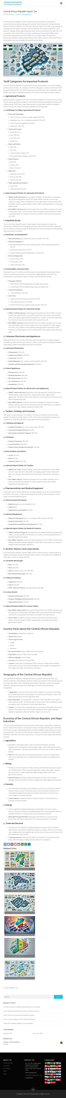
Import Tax (14, 988)
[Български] (48, 1063)
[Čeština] (57, 1063)
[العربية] (46, 1063)
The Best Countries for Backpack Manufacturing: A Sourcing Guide (21, 1007)
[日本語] (51, 1071)
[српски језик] (48, 1080)
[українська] (48, 1082)
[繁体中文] (54, 1082)
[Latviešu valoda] (48, 1074)
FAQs (4, 1071)
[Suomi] (46, 1069)
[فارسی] (59, 1066)
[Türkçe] (46, 1082)
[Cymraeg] (59, 1063)
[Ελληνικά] (51, 1066)
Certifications (7, 1068)
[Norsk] (54, 1074)
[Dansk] (46, 1066)
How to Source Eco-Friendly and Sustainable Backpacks (18, 1015)
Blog (4, 1074)
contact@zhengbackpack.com (33, 1075)
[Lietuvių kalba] (46, 1074)
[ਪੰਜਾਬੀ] (59, 1074)
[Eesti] (57, 1066)
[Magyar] (59, 1069)
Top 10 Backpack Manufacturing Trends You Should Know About (21, 1011)
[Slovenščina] (46, 1080)
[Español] (54, 1066)
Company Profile (8, 1063)
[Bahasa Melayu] (51, 1074)
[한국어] (59, 1071)
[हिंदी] (54, 1069)
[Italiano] (48, 1071)
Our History (6, 1066)
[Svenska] (51, 1080)
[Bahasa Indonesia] (46, 1071)
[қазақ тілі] (57, 1071)
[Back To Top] (33, 1090)
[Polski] (46, 1077)
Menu (61, 3)
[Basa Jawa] (54, 1071)
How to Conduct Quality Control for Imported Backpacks (19, 1019)
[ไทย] (57, 1080)
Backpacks (6, 1033)
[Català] (54, 1063)
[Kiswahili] (54, 1080)
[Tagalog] (59, 1080)
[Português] (51, 1077)
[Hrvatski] (57, 1069)
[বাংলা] (51, 1063)
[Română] (54, 1077)
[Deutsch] (48, 1066)
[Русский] (57, 1077)
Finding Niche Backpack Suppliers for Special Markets (18, 1023)
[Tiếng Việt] (51, 1082)
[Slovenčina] (59, 1077)
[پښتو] (48, 1077)
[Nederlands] (57, 1074)
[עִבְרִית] (51, 1069)
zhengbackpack (26, 14)
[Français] (48, 1069)
